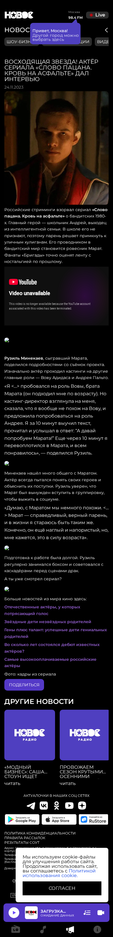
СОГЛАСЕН (62, 888)
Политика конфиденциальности (40, 833)
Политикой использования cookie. (59, 873)
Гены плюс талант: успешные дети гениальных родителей (55, 633)
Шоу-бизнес (22, 41)
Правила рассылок (24, 838)
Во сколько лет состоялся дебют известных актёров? (52, 648)
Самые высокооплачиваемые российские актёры (50, 662)
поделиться (24, 684)
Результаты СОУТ (21, 842)
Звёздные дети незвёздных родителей (47, 621)
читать (12, 783)
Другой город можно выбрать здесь (55, 37)
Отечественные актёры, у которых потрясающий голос (42, 610)
